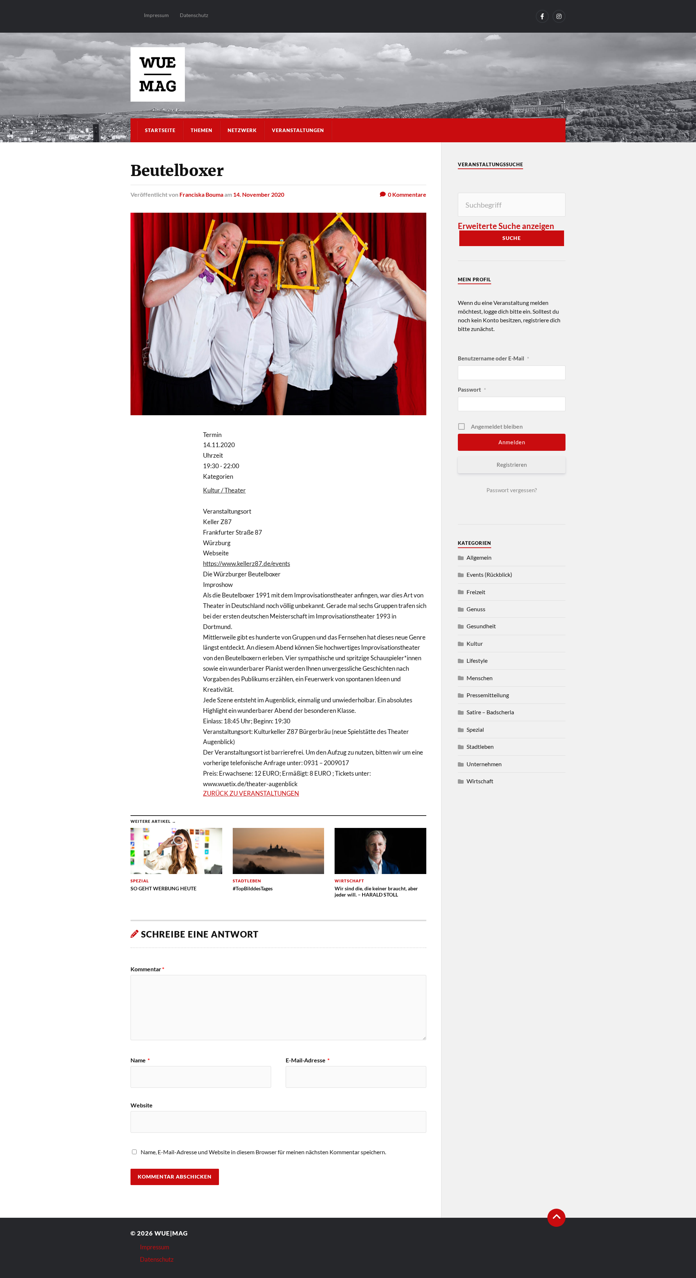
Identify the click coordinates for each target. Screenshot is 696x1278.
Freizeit (476, 591)
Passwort (472, 389)
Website (141, 1105)
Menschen (480, 677)
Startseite (160, 130)
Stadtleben (480, 746)
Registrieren (512, 464)
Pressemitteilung (488, 694)
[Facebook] (542, 16)
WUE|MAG (171, 1233)
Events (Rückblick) (489, 574)
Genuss (476, 608)
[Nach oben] (556, 1218)
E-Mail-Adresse (308, 1060)
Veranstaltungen (298, 130)
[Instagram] (559, 16)
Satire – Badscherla (490, 712)
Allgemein (479, 557)
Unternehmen (484, 763)
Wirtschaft (480, 780)
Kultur (475, 643)
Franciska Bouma (201, 194)
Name (140, 1060)
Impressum (156, 15)
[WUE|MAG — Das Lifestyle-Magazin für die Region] (348, 74)
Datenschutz (194, 15)
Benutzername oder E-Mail (493, 358)
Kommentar (147, 969)
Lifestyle (477, 660)
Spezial (475, 729)
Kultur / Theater (224, 490)
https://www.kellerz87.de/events (246, 563)
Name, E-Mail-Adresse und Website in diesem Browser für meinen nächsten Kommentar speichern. (263, 1151)
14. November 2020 (258, 194)
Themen (201, 130)
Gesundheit (481, 625)
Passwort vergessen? (511, 490)
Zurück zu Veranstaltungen (251, 793)
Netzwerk (242, 130)
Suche (511, 238)
